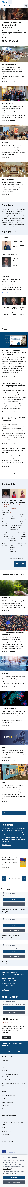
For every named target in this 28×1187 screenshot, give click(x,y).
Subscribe (6, 1037)
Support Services (7, 1131)
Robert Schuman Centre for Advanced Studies (13, 1084)
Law (3, 1067)
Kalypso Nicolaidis (14, 308)
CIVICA (4, 1128)
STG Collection (6, 845)
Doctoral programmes (8, 1095)
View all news (14, 474)
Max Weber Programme (9, 1080)
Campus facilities (7, 1135)
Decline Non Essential (14, 1182)
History (4, 1064)
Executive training (7, 1102)
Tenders (4, 1145)
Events (11, 6)
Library (4, 1119)
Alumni (4, 1138)
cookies (19, 895)
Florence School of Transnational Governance (12, 1075)
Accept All (14, 1177)
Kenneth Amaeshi (6, 308)
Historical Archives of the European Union (12, 1123)
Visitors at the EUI (7, 1141)
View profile (17, 245)
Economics (5, 1061)
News (19, 6)
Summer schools (7, 1109)
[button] (9, 878)
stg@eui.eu (5, 990)
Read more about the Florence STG (13, 231)
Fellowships (5, 1105)
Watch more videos (8, 37)
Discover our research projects (14, 813)
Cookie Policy (7, 1169)
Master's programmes (8, 1099)
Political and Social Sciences (10, 1071)
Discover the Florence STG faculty (12, 293)
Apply (4, 6)
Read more (8, 81)
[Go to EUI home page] (4, 2)
